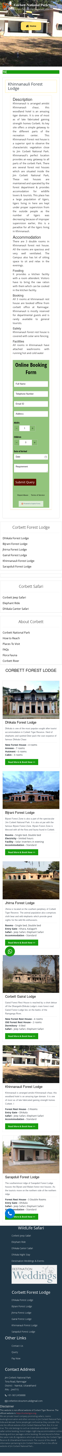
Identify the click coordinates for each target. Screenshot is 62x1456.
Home (33, 25)
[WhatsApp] (10, 951)
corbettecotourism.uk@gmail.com (25, 1400)
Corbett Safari (31, 586)
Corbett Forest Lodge (31, 527)
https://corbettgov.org (26, 1413)
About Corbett (31, 621)
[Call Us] (10, 1214)
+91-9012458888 (16, 1395)
